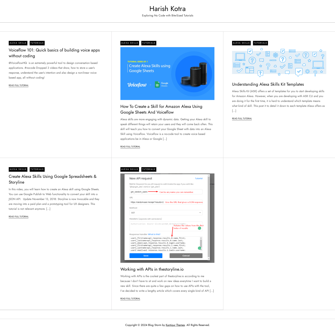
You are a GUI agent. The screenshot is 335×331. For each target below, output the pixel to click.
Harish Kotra (167, 8)
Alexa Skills (18, 42)
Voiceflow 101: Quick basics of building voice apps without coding (54, 53)
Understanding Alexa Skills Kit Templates (268, 84)
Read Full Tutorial (18, 85)
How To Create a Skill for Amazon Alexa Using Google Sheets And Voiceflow (161, 109)
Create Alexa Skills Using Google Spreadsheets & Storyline (52, 179)
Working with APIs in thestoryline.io (152, 269)
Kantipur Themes (175, 325)
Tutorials (37, 42)
